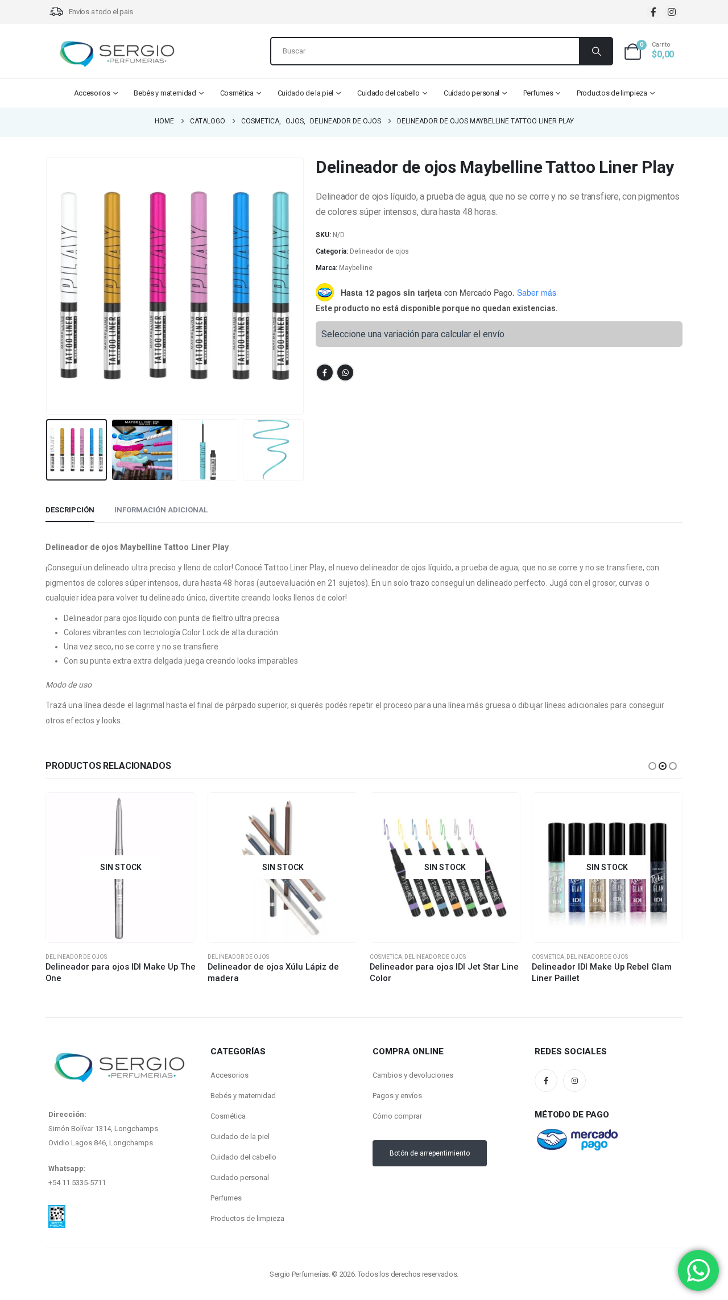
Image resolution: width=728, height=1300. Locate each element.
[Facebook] (653, 12)
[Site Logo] (116, 54)
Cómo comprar (397, 1116)
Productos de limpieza (612, 93)
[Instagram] (671, 12)
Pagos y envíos (397, 1095)
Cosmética (237, 93)
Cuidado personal (471, 93)
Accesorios (92, 93)
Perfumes (538, 93)
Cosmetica (386, 957)
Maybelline (356, 268)
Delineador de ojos (379, 251)
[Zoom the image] (56, 1211)
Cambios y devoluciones (413, 1075)
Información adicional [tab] (161, 510)
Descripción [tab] (70, 510)
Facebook (325, 372)
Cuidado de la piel (306, 93)
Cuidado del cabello (388, 93)
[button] (48, 286)
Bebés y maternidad (165, 93)
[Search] (595, 51)
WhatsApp (345, 372)
